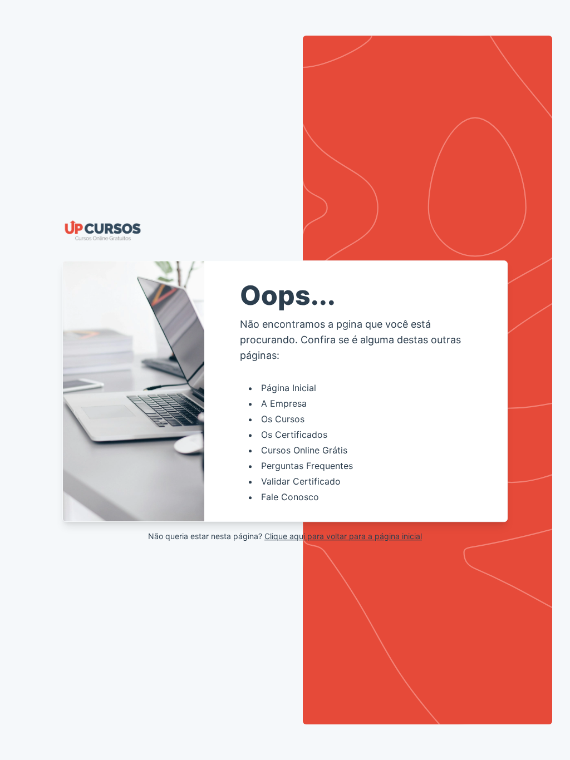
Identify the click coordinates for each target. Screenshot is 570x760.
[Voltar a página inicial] (285, 230)
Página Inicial (288, 387)
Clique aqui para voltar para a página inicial (343, 536)
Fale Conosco (290, 496)
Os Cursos (282, 419)
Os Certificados (294, 434)
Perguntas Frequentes (307, 465)
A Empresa (284, 403)
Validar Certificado (301, 481)
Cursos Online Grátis (304, 450)
